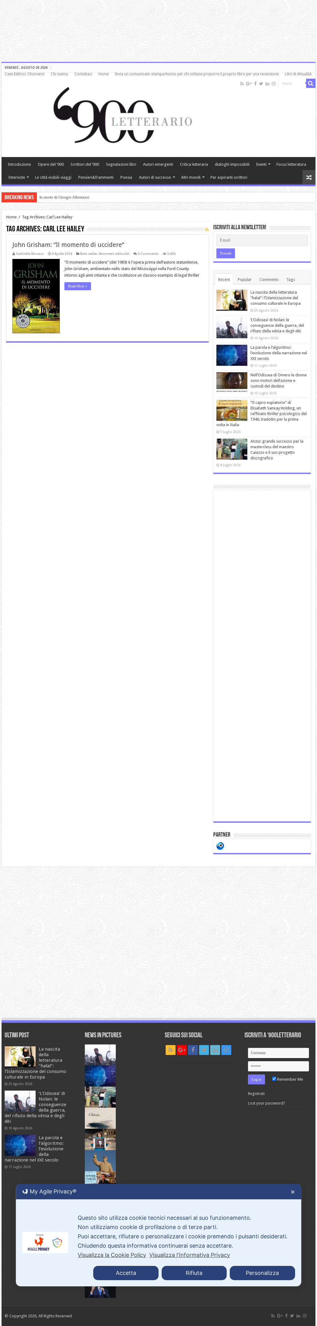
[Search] (310, 83)
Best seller (88, 254)
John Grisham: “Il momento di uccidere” (68, 244)
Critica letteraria (194, 164)
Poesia (126, 177)
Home (103, 74)
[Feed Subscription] (207, 229)
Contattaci (83, 74)
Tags (290, 279)
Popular (245, 279)
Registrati (256, 1093)
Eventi (261, 164)
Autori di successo (155, 177)
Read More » (77, 286)
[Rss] (242, 83)
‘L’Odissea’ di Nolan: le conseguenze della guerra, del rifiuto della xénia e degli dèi (277, 325)
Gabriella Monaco (30, 254)
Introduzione (19, 164)
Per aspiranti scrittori (229, 177)
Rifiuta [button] (194, 1273)
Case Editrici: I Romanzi (25, 74)
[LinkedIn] (267, 83)
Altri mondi (191, 177)
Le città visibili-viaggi (53, 177)
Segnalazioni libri (121, 164)
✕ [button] (292, 1192)
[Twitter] (261, 83)
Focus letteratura (291, 164)
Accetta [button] (126, 1273)
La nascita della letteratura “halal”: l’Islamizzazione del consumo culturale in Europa (275, 298)
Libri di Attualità (298, 74)
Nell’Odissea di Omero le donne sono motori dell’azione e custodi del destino (278, 380)
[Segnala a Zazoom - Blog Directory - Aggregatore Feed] (220, 845)
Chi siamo (59, 74)
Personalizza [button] (262, 1273)
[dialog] (158, 1235)
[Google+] (248, 83)
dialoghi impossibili (232, 164)
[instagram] (273, 83)
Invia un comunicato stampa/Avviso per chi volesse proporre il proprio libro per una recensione (197, 74)
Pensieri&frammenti (96, 177)
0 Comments (148, 254)
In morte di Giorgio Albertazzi (64, 197)
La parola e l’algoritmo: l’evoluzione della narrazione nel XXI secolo (278, 353)
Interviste (16, 177)
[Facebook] (255, 83)
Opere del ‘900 (51, 164)
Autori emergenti (158, 164)
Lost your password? (266, 1103)
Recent (224, 279)
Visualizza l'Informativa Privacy (189, 1255)
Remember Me (289, 1079)
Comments (269, 279)
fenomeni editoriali (114, 254)
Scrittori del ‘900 (85, 164)
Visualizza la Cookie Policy (112, 1255)
